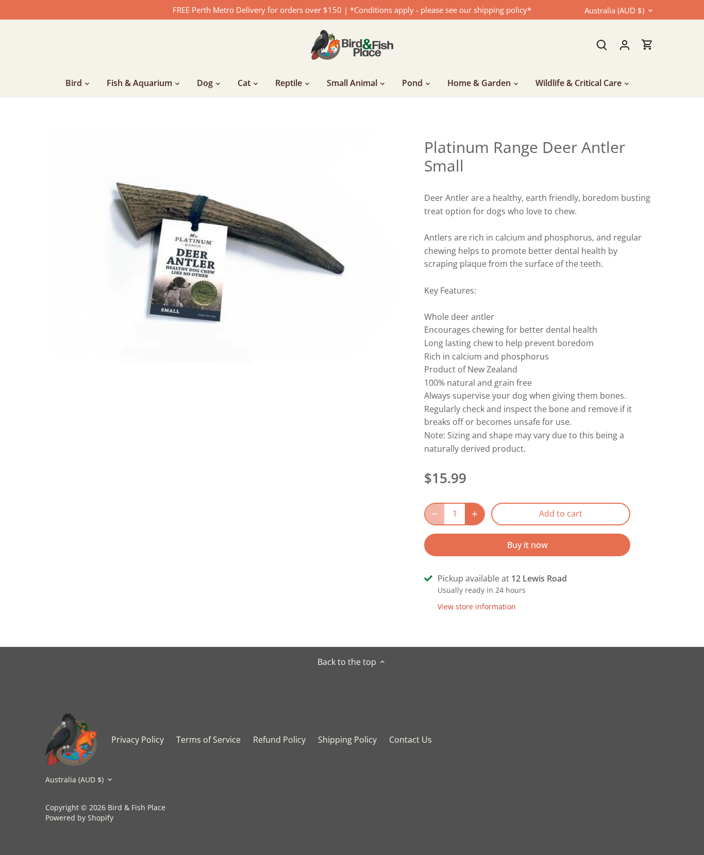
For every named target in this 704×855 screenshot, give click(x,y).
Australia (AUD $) (614, 10)
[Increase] (474, 514)
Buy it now (527, 545)
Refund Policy (279, 739)
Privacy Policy (137, 739)
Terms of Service (208, 739)
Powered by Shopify (79, 818)
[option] (226, 244)
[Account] (624, 44)
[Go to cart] (647, 44)
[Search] (602, 44)
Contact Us (410, 739)
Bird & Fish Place (136, 807)
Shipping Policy (347, 739)
